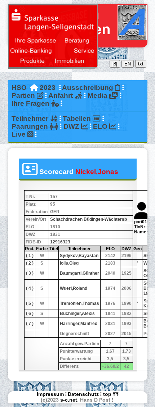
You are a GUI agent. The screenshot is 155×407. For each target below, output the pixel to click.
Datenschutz (83, 394)
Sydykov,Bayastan (79, 255)
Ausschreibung (88, 87)
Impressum (50, 394)
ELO (101, 126)
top (108, 394)
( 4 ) (30, 288)
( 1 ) (30, 255)
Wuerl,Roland (73, 288)
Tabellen (78, 118)
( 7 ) (30, 323)
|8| (114, 64)
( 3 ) (30, 273)
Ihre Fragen (31, 103)
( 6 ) (30, 313)
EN (127, 64)
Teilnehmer (31, 118)
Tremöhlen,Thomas (79, 303)
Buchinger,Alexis (77, 313)
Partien (24, 95)
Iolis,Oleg (69, 263)
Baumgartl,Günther (79, 273)
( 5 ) (30, 303)
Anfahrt (61, 95)
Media (98, 95)
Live (19, 134)
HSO (19, 87)
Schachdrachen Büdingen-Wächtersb (88, 219)
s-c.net (68, 400)
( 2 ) (30, 263)
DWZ (72, 126)
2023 (48, 87)
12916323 (60, 241)
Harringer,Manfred (78, 323)
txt (140, 64)
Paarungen (31, 126)
